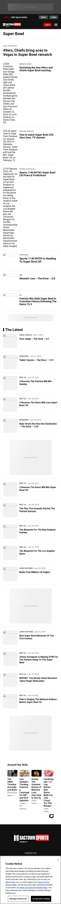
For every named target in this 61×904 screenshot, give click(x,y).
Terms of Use (43, 882)
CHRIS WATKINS (26, 568)
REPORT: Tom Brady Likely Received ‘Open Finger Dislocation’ (38, 679)
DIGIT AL (22, 377)
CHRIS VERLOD (25, 335)
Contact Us (30, 853)
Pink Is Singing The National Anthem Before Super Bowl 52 (38, 700)
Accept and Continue (41, 899)
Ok (58, 859)
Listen (53, 17)
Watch (43, 17)
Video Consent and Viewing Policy (34, 888)
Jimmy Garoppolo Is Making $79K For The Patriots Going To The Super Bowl (38, 660)
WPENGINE (24, 356)
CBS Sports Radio (19, 17)
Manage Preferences (18, 899)
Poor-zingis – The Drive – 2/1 (34, 339)
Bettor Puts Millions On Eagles (34, 572)
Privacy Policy (11, 885)
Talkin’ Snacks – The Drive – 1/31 (36, 360)
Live (7, 17)
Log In (47, 25)
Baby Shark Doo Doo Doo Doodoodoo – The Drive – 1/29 (38, 425)
